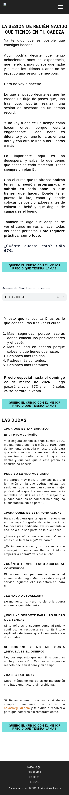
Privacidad (34, 772)
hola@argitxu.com (17, 708)
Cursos (34, 782)
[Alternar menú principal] (61, 7)
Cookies (34, 777)
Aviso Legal (34, 767)
